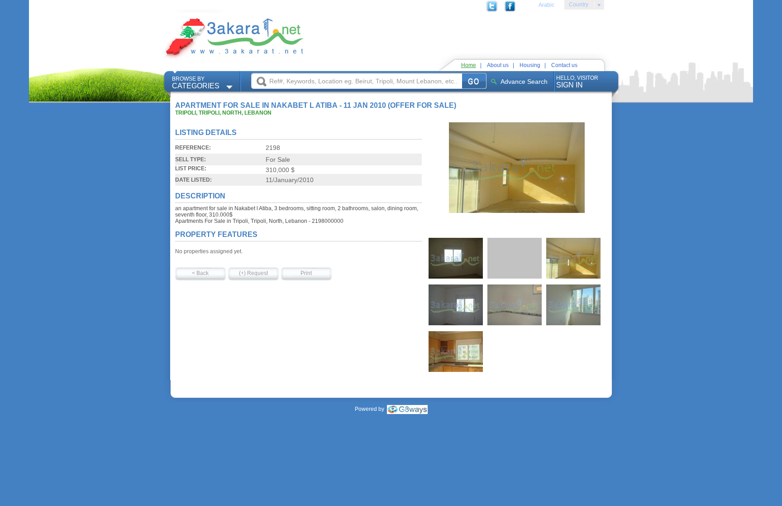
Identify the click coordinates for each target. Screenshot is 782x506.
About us (498, 65)
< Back (200, 273)
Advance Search (524, 81)
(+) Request (253, 273)
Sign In (577, 82)
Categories (195, 83)
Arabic (546, 5)
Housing (530, 65)
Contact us (564, 65)
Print (306, 273)
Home (468, 65)
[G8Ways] (407, 409)
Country (576, 5)
